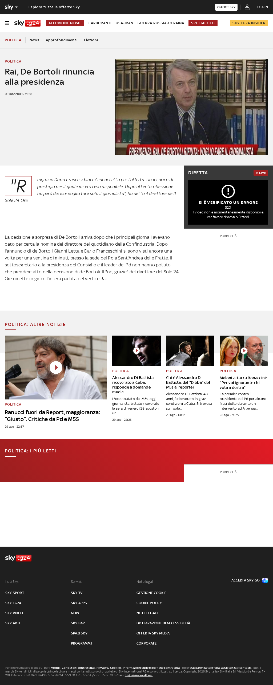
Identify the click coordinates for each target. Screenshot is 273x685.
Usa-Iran (124, 23)
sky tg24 (13, 603)
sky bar (78, 623)
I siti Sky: (12, 582)
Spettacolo (203, 23)
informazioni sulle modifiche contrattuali (152, 668)
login (262, 7)
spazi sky (79, 633)
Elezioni (91, 40)
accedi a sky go (245, 580)
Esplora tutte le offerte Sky (54, 7)
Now (75, 613)
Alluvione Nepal (65, 23)
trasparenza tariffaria (205, 668)
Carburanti (100, 23)
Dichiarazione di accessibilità (163, 623)
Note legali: (145, 582)
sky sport (14, 593)
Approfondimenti (62, 40)
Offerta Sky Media (153, 633)
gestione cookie (151, 593)
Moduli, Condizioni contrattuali (73, 668)
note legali (147, 613)
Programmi (81, 643)
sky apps (79, 603)
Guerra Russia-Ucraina (161, 23)
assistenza (228, 668)
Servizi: (76, 582)
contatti (245, 668)
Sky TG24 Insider (249, 23)
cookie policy (149, 603)
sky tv (76, 593)
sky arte (13, 623)
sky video (14, 613)
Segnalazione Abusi (139, 675)
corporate (146, 643)
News (34, 40)
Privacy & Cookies (109, 668)
